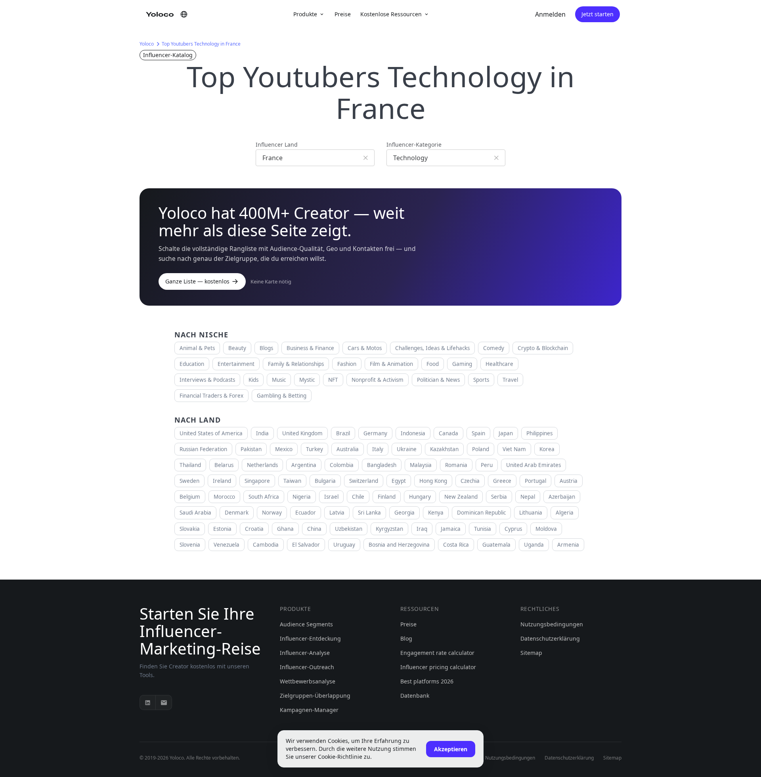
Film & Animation (391, 363)
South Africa (264, 496)
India (262, 433)
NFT (333, 379)
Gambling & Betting (281, 395)
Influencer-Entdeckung (310, 638)
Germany (375, 433)
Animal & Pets (197, 348)
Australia (348, 449)
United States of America (211, 433)
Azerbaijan (562, 496)
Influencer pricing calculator (438, 667)
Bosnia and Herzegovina (399, 544)
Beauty (237, 348)
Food (432, 363)
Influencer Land (277, 144)
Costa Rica (456, 544)
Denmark (237, 512)
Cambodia (266, 544)
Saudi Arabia (195, 512)
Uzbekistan (348, 528)
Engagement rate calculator (437, 652)
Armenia (568, 544)
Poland (480, 449)
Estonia (222, 528)
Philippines (539, 433)
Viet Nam (514, 449)
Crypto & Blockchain (543, 348)
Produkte (305, 14)
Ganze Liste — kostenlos (197, 281)
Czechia (470, 480)
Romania (456, 465)
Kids (253, 379)
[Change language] (184, 14)
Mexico (284, 449)
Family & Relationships (296, 363)
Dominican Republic (481, 512)
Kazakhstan (444, 449)
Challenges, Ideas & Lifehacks (432, 348)
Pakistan (251, 449)
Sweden (189, 480)
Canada (448, 433)
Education (192, 363)
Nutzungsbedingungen (551, 624)
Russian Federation (203, 449)
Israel (331, 496)
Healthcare (499, 363)
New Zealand (461, 496)
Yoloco (147, 43)
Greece (502, 480)
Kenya (436, 512)
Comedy (493, 348)
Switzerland (363, 480)
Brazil (343, 433)
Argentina (303, 465)
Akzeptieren (450, 749)
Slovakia (190, 528)
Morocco (224, 496)
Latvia (336, 512)
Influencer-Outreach (307, 667)
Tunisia (482, 528)
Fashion (346, 363)
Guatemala (496, 544)
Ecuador (305, 512)
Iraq (422, 528)
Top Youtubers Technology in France (201, 43)
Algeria (565, 512)
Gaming (462, 363)
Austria (568, 480)
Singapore (257, 480)
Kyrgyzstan (389, 528)
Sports (481, 379)
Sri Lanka (369, 512)
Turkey (314, 449)
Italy (377, 449)
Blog (406, 638)
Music (279, 379)
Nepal (527, 496)
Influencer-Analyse (305, 652)
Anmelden (550, 14)
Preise (343, 14)
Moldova (546, 528)
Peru (487, 465)
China (314, 528)
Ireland (222, 480)
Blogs (266, 348)
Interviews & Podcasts (207, 379)
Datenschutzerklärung (550, 638)
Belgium (190, 496)
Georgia (404, 512)
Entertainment (236, 363)
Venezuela (226, 544)
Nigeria (302, 496)
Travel (510, 379)
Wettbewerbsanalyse (307, 681)
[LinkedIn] (148, 702)
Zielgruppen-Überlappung (315, 695)
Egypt (399, 480)
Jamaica (451, 528)
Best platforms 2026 (426, 681)
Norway (272, 512)
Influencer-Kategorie (414, 144)
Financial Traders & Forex (211, 395)
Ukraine (407, 449)
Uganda (534, 544)
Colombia (342, 465)
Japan (506, 433)
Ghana (285, 528)
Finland (387, 496)
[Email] (164, 702)
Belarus (223, 465)
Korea (546, 449)
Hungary (420, 496)
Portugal (535, 480)
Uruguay (344, 544)
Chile (358, 496)
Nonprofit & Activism (377, 379)
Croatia (254, 528)
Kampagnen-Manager (309, 710)
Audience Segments (306, 624)
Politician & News (438, 379)
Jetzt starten (597, 14)
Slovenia (190, 544)
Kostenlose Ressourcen (391, 14)
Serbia (499, 496)
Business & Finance (310, 348)
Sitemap (531, 652)
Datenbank (414, 695)
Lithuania (530, 512)
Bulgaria (325, 480)
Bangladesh (381, 465)
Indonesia (413, 433)
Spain (478, 433)
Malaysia (421, 465)
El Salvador (306, 544)
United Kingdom (302, 433)
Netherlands (262, 465)
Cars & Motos (365, 348)
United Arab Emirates (533, 465)
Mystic (307, 379)
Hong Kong (433, 480)
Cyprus (513, 528)
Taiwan (292, 480)
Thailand (190, 465)
